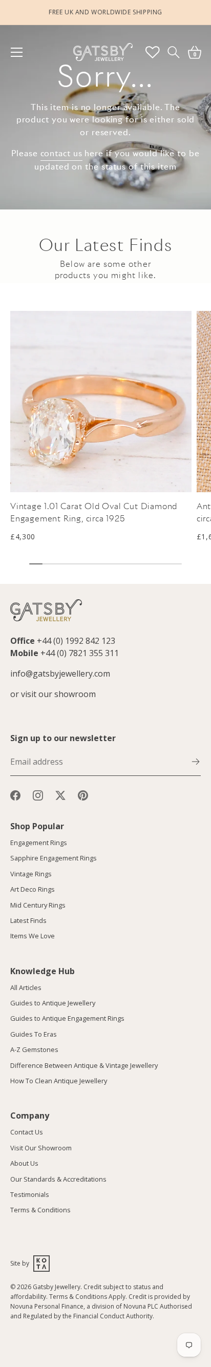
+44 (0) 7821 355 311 (79, 653)
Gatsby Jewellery (56, 1286)
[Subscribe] (196, 760)
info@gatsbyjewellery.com (60, 673)
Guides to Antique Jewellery (52, 1002)
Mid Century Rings (38, 905)
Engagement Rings (38, 842)
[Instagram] (38, 794)
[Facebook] (15, 794)
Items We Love (32, 935)
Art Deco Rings (32, 889)
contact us (61, 153)
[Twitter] (60, 794)
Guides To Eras (33, 1034)
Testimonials (29, 1194)
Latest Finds (28, 920)
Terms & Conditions (40, 1209)
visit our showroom (58, 694)
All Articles (25, 987)
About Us (24, 1163)
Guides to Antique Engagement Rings (67, 1018)
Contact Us (26, 1132)
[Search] (173, 52)
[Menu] (21, 52)
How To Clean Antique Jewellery (58, 1080)
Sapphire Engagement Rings (53, 858)
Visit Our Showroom (41, 1147)
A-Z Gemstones (34, 1049)
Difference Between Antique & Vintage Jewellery (84, 1065)
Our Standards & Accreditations (58, 1179)
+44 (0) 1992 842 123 (76, 640)
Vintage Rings (31, 873)
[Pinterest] (83, 794)
